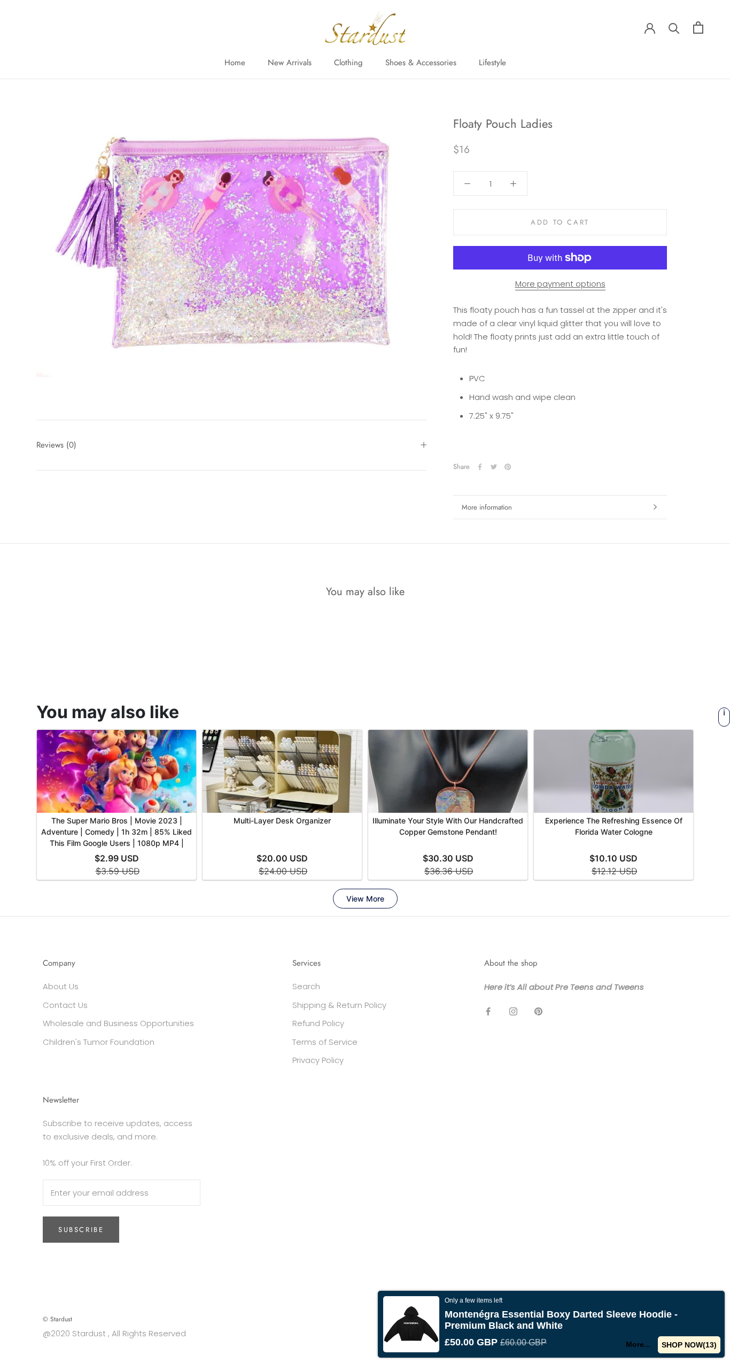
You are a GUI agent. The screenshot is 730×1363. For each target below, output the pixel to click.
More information (487, 507)
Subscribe (81, 1230)
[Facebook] (480, 467)
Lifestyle (492, 62)
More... (638, 1344)
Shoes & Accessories (420, 62)
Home (234, 62)
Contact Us (65, 1005)
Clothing (348, 62)
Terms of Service (325, 1042)
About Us (61, 986)
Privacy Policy (318, 1060)
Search (306, 986)
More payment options (560, 283)
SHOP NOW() (689, 1345)
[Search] (674, 27)
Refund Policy (318, 1023)
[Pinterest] (507, 467)
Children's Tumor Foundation (98, 1042)
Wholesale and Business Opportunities (118, 1023)
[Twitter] (494, 467)
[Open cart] (698, 27)
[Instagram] (513, 1011)
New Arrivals (290, 62)
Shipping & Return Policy (339, 1005)
